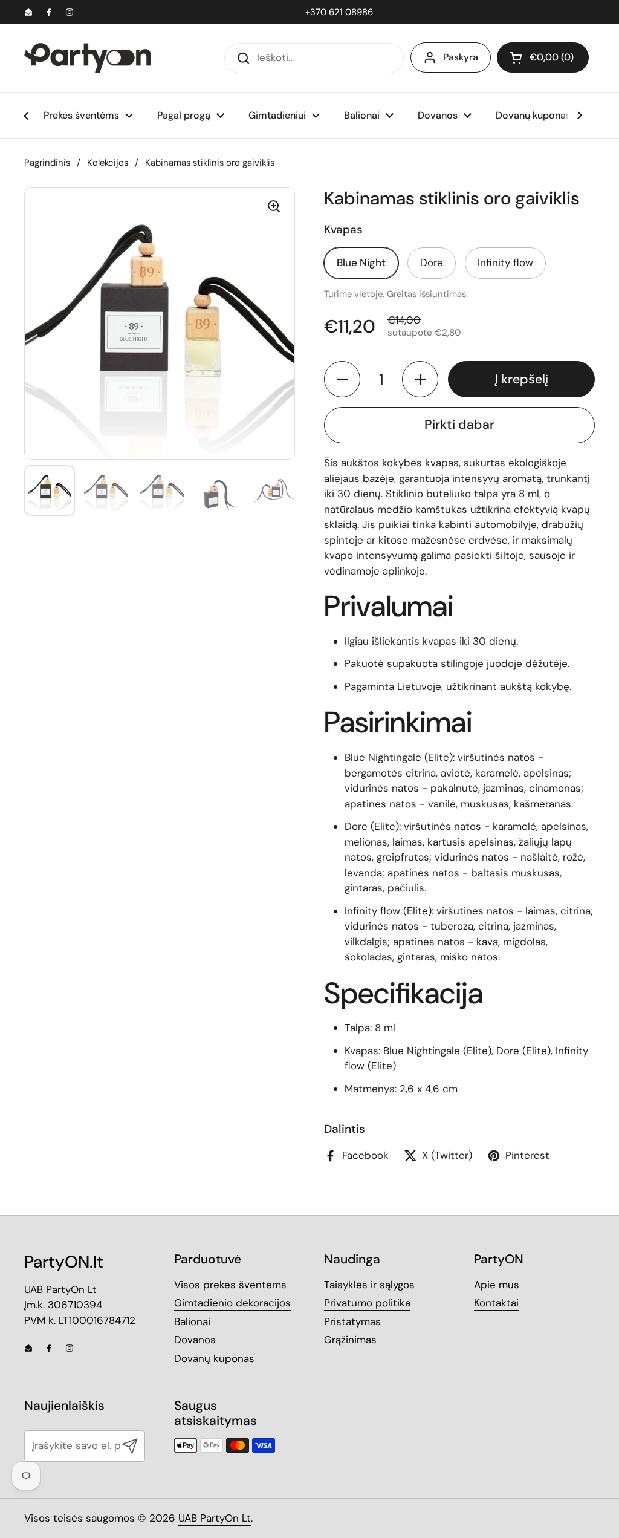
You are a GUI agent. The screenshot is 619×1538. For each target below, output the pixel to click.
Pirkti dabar (459, 424)
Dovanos (195, 1339)
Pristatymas (352, 1321)
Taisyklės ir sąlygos (369, 1284)
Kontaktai (496, 1302)
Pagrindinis (47, 163)
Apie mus (496, 1284)
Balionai (192, 1321)
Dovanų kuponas (214, 1358)
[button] (543, 57)
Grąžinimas (350, 1339)
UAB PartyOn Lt (214, 1518)
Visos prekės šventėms (230, 1284)
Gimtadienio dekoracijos (232, 1302)
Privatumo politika (367, 1302)
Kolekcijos (107, 163)
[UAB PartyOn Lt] (87, 58)
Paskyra (460, 57)
